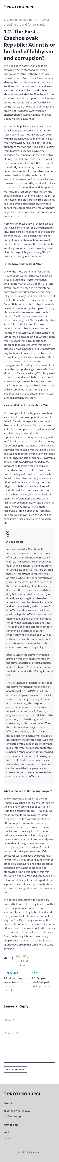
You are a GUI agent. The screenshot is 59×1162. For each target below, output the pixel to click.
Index (7, 1138)
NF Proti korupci (13, 1116)
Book (7, 1132)
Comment (11, 1033)
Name (8, 1020)
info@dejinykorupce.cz (17, 1110)
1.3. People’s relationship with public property (41, 982)
